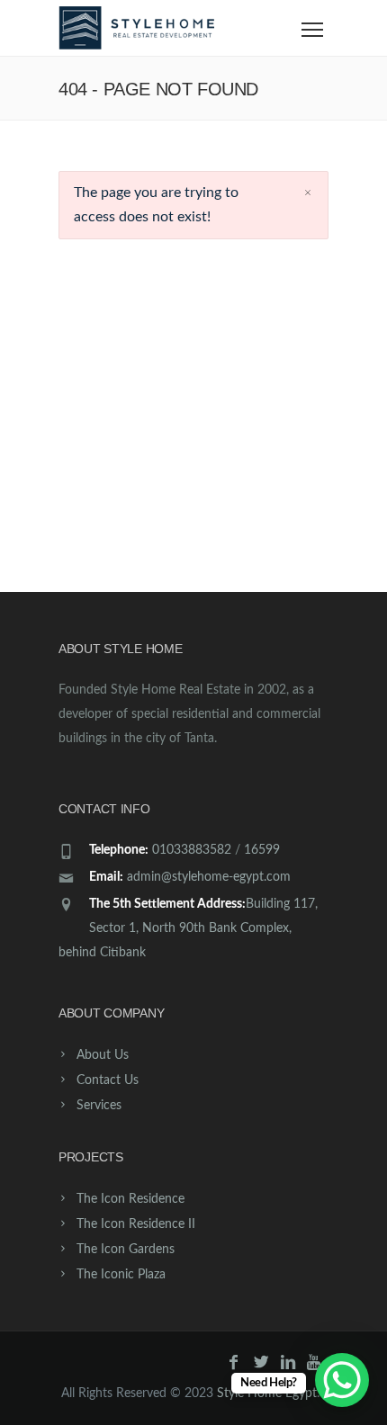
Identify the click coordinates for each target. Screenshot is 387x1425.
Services (99, 1105)
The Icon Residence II (135, 1224)
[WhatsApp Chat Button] (342, 1380)
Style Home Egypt (267, 1393)
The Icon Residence (130, 1199)
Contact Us (107, 1080)
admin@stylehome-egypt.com (209, 877)
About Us (102, 1055)
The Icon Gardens (125, 1249)
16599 (262, 850)
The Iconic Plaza (121, 1274)
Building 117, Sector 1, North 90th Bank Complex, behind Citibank (188, 928)
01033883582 (191, 850)
